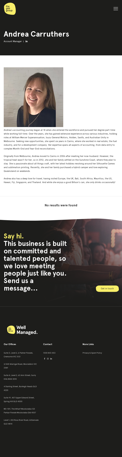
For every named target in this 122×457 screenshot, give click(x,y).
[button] (116, 9)
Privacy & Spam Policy (92, 353)
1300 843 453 (49, 353)
